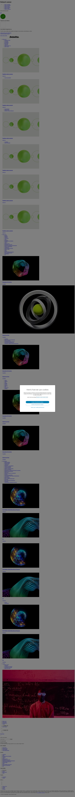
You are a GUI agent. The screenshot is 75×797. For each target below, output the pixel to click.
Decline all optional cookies (37, 404)
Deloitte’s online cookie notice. (42, 397)
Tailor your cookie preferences (37, 407)
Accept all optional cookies (37, 402)
